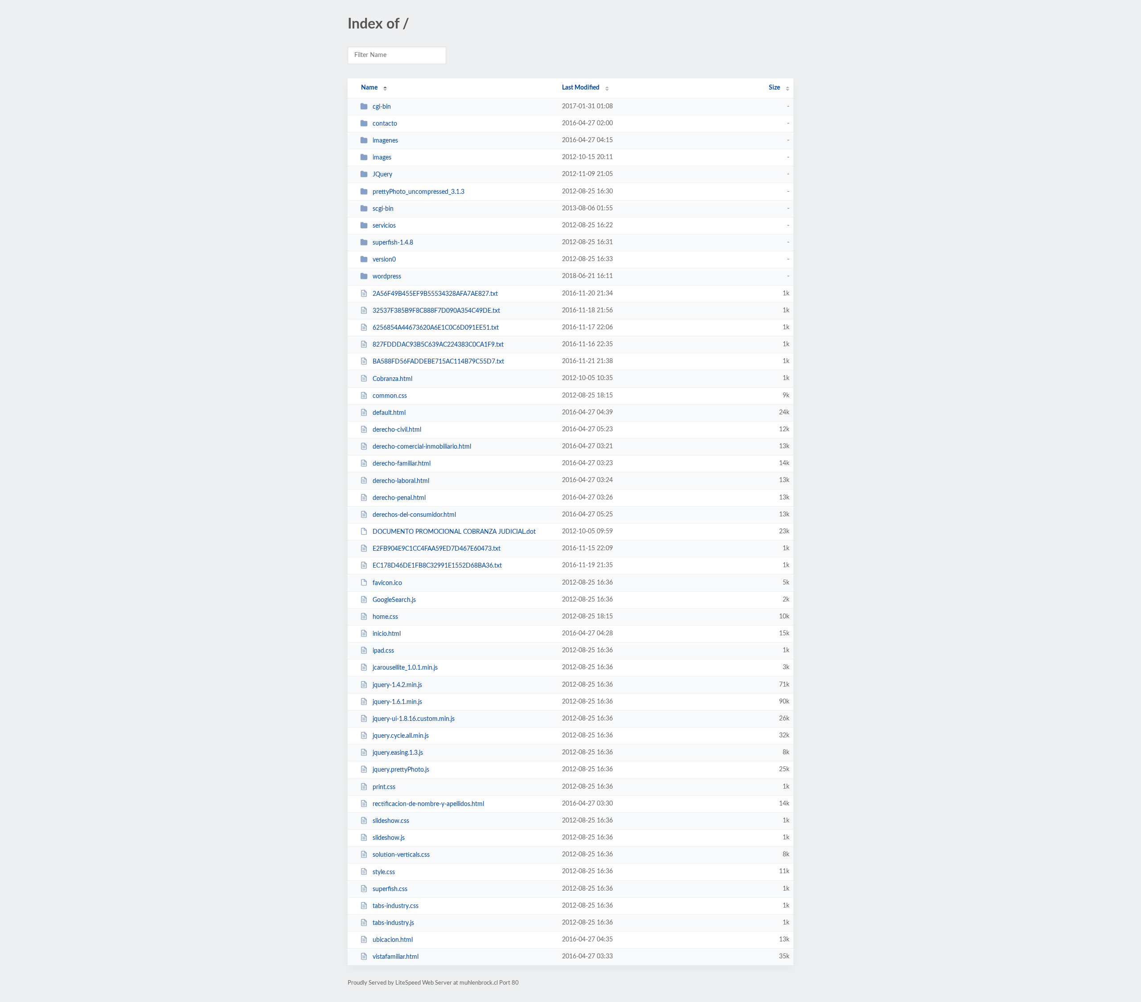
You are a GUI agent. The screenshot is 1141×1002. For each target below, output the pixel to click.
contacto (385, 124)
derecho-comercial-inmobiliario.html (422, 447)
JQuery (382, 175)
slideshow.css (391, 821)
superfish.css (390, 889)
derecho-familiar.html (402, 464)
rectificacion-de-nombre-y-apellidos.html (428, 804)
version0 (384, 260)
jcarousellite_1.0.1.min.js (405, 668)
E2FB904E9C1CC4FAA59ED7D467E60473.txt (437, 549)
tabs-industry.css (396, 906)
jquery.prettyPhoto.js (401, 770)
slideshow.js (389, 838)
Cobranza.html (392, 379)
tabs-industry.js (393, 923)
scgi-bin (383, 209)
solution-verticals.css (401, 855)
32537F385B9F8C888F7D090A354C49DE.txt (436, 311)
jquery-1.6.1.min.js (397, 702)
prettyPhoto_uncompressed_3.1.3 (418, 192)
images (382, 158)
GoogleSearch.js (394, 600)
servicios (384, 226)
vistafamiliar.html (396, 957)
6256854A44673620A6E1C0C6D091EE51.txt (436, 328)
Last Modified (580, 88)
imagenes (385, 141)
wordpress (387, 277)
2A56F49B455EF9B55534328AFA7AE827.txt (435, 294)
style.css (384, 872)
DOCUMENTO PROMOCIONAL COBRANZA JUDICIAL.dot (454, 532)
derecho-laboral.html (401, 481)
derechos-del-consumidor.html (414, 515)
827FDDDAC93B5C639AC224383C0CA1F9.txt (438, 345)
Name (369, 88)
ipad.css (383, 651)
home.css (385, 617)
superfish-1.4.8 (393, 243)
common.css (390, 396)
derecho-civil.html (397, 430)
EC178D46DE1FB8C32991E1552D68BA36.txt (437, 566)
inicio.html (387, 634)
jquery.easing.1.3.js (398, 753)
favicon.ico (387, 583)
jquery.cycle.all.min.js (401, 736)
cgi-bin (382, 107)
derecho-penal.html (399, 498)
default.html (389, 413)
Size (774, 88)
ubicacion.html (393, 940)
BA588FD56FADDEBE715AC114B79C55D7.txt (438, 362)
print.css (384, 787)
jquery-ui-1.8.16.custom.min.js (414, 719)
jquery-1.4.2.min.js (397, 685)
